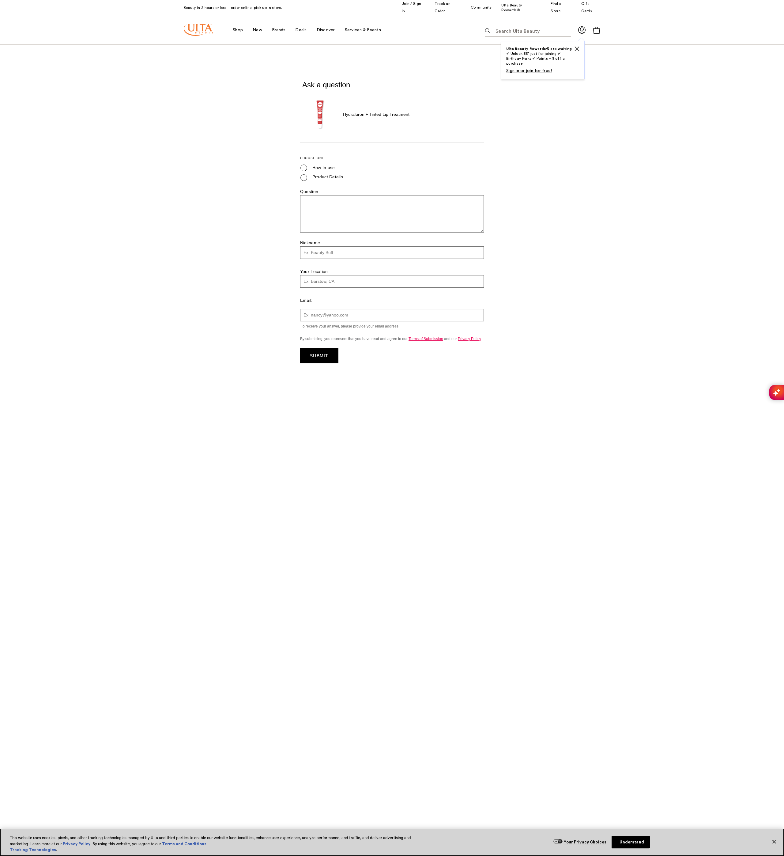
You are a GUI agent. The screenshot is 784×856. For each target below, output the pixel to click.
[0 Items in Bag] (596, 30)
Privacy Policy (76, 844)
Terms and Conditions (184, 844)
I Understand (630, 842)
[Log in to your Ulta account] (582, 30)
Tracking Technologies (33, 850)
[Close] (774, 841)
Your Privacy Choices (585, 842)
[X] (577, 48)
